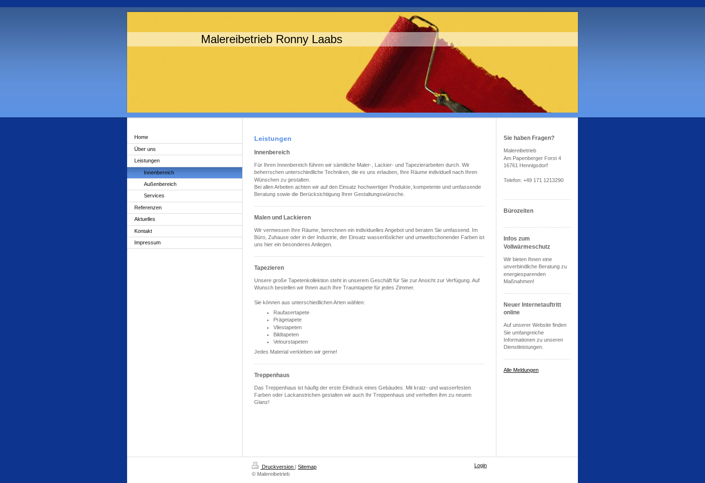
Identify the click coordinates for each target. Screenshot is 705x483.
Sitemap (307, 467)
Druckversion (277, 467)
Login (480, 465)
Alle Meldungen (521, 370)
